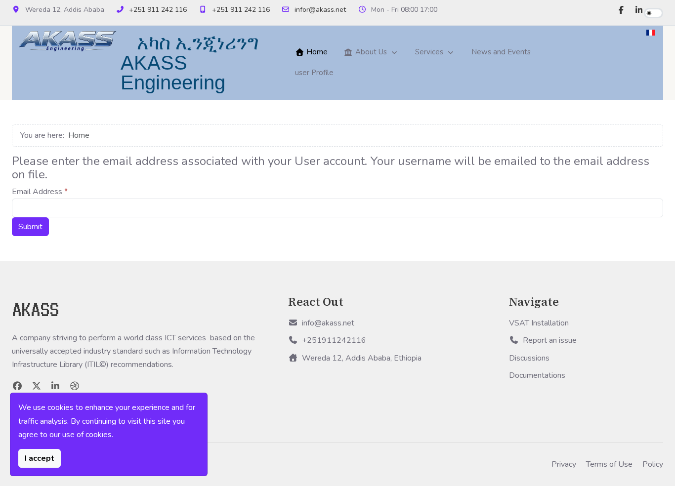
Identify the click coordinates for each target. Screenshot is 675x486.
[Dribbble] (75, 386)
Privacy (563, 464)
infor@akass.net (320, 9)
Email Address (40, 191)
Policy (652, 464)
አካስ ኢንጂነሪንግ (197, 43)
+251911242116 (334, 340)
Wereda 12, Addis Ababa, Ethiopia (362, 358)
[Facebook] (621, 10)
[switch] (653, 13)
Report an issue (550, 340)
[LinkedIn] (639, 10)
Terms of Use (609, 464)
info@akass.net (328, 323)
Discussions (529, 358)
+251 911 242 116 (158, 9)
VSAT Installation (539, 323)
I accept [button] (39, 458)
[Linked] (55, 386)
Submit (30, 226)
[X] (36, 386)
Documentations (537, 375)
